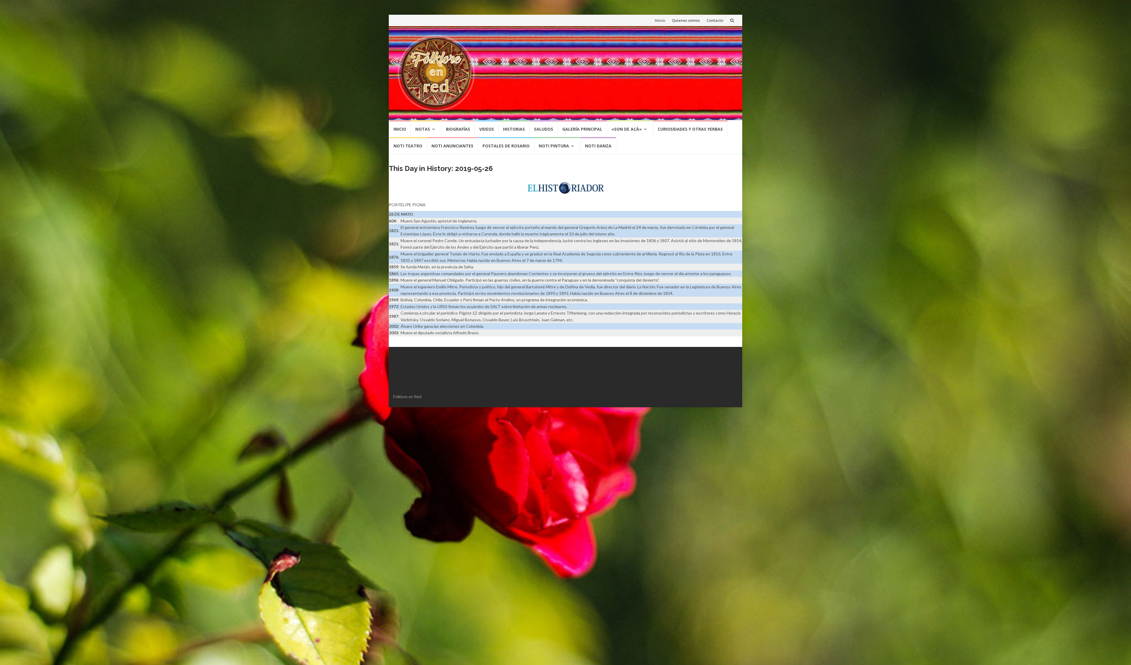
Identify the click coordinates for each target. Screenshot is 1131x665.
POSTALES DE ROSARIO (506, 146)
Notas (422, 129)
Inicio (660, 20)
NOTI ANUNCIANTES (452, 146)
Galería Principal (582, 129)
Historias (514, 129)
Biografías (458, 129)
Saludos (543, 129)
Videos (486, 129)
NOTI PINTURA (554, 146)
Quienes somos (686, 20)
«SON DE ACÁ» (626, 129)
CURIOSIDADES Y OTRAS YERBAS (690, 129)
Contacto (715, 20)
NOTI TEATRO (407, 146)
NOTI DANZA (598, 146)
